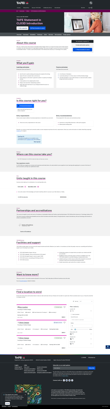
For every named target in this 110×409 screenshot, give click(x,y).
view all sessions (23, 280)
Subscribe (91, 368)
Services (51, 34)
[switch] (64, 307)
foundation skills (30, 139)
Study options (66, 34)
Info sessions (58, 34)
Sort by (76, 301)
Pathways (39, 34)
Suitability (32, 34)
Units (45, 34)
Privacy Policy (65, 375)
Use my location (75, 314)
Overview (19, 34)
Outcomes (25, 34)
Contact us (18, 130)
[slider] (75, 329)
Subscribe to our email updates (61, 365)
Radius (72, 323)
